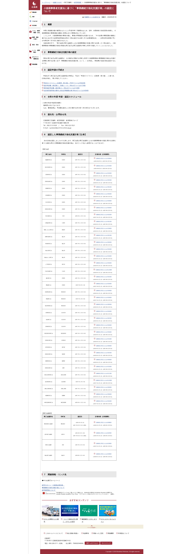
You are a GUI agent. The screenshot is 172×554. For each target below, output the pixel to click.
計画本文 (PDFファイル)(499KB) (104, 359)
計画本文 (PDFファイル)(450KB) (104, 262)
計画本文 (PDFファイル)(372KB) (104, 338)
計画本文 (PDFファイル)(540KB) (104, 297)
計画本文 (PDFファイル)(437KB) (104, 276)
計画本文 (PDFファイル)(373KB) (104, 366)
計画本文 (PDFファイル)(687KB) (104, 318)
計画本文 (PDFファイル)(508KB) (104, 158)
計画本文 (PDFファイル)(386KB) (104, 394)
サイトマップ (106, 543)
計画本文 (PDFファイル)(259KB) (104, 443)
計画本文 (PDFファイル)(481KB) (104, 186)
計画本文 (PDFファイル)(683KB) (104, 242)
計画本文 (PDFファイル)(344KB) (104, 290)
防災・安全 (35, 44)
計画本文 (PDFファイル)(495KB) (104, 193)
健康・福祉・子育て (35, 38)
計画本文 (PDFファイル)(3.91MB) (104, 380)
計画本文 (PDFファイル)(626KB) (104, 311)
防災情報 (34, 25)
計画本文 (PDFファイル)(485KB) (104, 304)
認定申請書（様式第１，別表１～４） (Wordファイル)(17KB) (65, 85)
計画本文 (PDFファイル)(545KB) (104, 173)
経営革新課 (77, 2)
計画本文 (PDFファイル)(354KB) (104, 283)
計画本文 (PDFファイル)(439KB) (104, 200)
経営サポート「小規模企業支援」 (53, 485)
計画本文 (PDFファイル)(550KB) (104, 256)
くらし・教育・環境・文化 (36, 31)
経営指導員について (48, 490)
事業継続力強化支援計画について (53, 488)
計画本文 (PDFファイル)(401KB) (104, 235)
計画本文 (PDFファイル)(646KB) (104, 325)
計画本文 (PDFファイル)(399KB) (104, 453)
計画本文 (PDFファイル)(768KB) (104, 228)
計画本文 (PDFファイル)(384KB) (104, 345)
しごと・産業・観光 (36, 51)
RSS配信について (123, 533)
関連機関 (111, 533)
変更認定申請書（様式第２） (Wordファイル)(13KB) (62, 88)
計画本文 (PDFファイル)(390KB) (104, 207)
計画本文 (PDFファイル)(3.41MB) (104, 269)
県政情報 (34, 64)
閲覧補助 (34, 12)
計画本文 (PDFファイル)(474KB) (104, 165)
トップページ (46, 2)
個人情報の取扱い (73, 533)
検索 (33, 16)
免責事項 (86, 533)
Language (34, 21)
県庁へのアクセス (92, 543)
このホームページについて (54, 533)
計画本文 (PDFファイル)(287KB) (104, 432)
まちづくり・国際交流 (35, 58)
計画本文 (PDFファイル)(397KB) (104, 180)
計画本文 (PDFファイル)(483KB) (104, 387)
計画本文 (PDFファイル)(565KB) (104, 249)
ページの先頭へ (91, 527)
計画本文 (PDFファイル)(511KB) (104, 373)
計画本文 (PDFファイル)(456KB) (104, 331)
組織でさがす (57, 2)
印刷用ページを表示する (92, 17)
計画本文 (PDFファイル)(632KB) (104, 214)
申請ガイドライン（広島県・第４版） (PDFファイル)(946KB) (64, 83)
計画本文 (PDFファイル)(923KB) (104, 401)
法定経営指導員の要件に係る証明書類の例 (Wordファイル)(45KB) (66, 90)
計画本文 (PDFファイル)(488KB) (104, 422)
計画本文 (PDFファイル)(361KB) (104, 221)
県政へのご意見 (98, 533)
